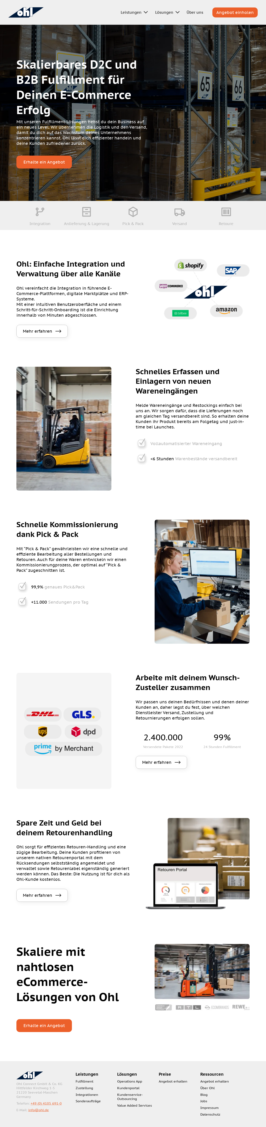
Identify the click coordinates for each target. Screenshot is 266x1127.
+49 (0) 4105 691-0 (46, 1103)
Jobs (203, 1101)
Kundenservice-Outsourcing (130, 1097)
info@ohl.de (38, 1110)
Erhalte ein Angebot (44, 162)
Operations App (129, 1081)
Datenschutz (210, 1114)
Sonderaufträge (88, 1101)
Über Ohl (207, 1088)
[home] (26, 12)
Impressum (209, 1108)
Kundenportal (128, 1088)
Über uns (195, 12)
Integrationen (87, 1095)
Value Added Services (134, 1105)
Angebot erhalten (173, 1081)
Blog (204, 1095)
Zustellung (84, 1088)
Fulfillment (84, 1081)
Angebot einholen (235, 12)
